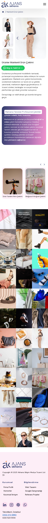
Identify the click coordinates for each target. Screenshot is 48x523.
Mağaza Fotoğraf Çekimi (35, 197)
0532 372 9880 (9, 515)
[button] (17, 38)
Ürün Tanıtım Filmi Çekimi (12, 197)
